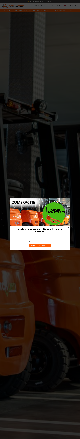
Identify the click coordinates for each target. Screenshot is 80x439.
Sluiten (68, 227)
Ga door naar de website (38, 245)
